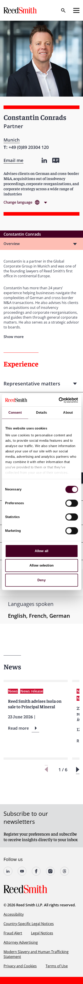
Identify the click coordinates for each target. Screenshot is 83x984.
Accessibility (14, 914)
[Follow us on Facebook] (36, 871)
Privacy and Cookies (20, 966)
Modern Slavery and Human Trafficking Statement (36, 954)
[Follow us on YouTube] (22, 871)
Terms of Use (57, 966)
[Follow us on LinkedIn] (8, 871)
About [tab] (68, 412)
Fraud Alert (13, 933)
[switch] (71, 503)
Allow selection (41, 565)
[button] (77, 769)
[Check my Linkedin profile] (44, 160)
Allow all (41, 551)
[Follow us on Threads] (64, 871)
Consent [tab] (15, 412)
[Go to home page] (21, 10)
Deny (41, 580)
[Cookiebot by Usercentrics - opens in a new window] (59, 400)
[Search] (63, 10)
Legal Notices (42, 933)
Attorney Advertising (21, 942)
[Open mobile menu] (76, 10)
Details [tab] (41, 412)
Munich (12, 140)
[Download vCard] (55, 160)
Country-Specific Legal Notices (29, 923)
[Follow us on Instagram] (50, 871)
